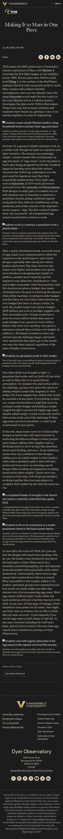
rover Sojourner (12, 96)
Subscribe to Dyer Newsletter (46, 737)
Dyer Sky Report (46, 732)
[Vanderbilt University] (31, 704)
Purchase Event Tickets (49, 714)
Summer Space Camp (48, 723)
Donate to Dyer (45, 727)
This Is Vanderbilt (10, 723)
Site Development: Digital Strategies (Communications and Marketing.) (32, 829)
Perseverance (51, 187)
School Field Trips (46, 719)
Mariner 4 (48, 70)
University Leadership (12, 714)
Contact (31, 767)
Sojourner (18, 183)
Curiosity (32, 187)
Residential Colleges (12, 719)
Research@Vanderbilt (12, 727)
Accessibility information (44, 820)
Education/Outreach (15, 674)
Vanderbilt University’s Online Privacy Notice (31, 771)
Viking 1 (13, 81)
